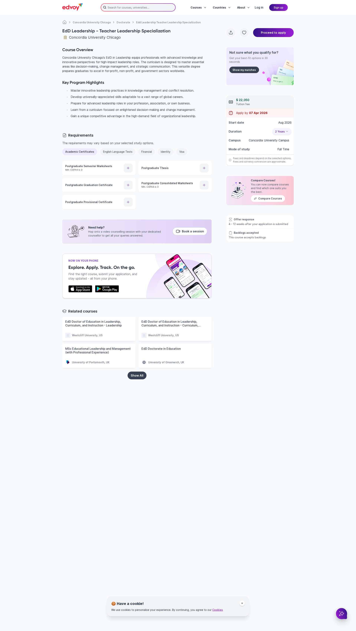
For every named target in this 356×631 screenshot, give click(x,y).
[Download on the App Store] (80, 289)
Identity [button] (165, 151)
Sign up (278, 7)
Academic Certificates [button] (79, 151)
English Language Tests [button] (117, 151)
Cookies (217, 609)
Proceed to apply (273, 32)
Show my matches (244, 69)
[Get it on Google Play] (107, 289)
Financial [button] (146, 151)
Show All (137, 375)
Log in (259, 7)
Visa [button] (181, 151)
